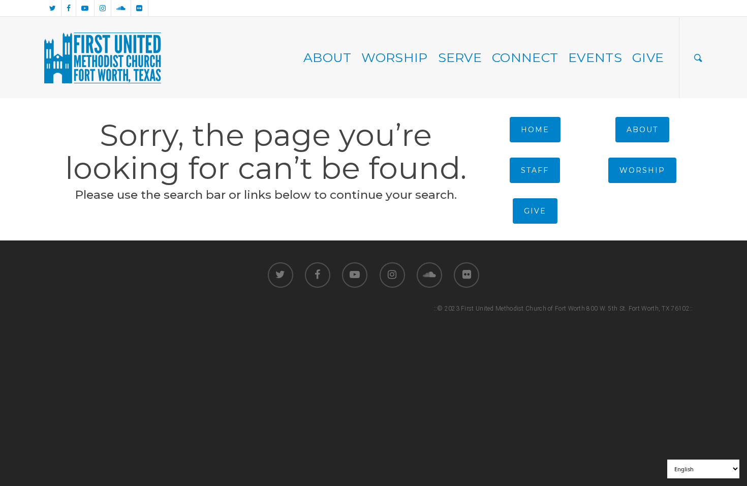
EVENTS (595, 57)
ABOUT (327, 57)
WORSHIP (394, 57)
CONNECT (525, 57)
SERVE (460, 57)
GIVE (648, 57)
